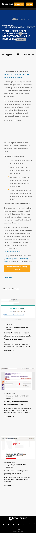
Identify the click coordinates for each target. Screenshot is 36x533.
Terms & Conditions (18, 531)
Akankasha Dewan (7, 25)
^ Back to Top (8, 277)
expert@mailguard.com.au (12, 251)
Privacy (18, 529)
